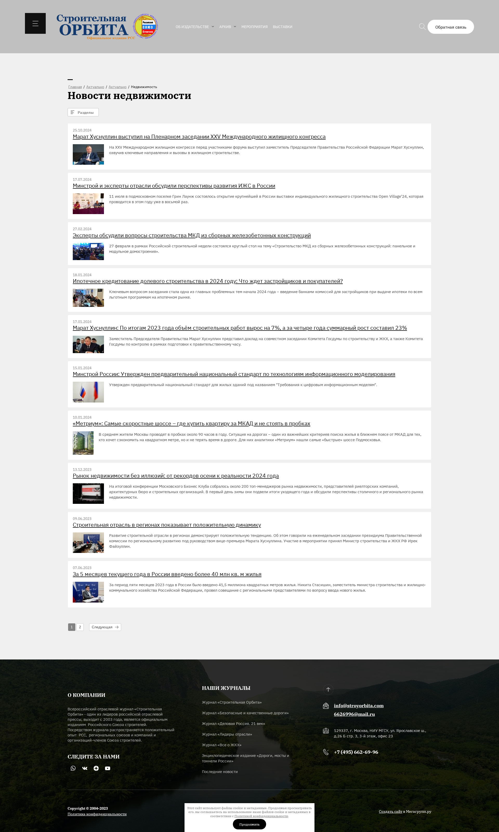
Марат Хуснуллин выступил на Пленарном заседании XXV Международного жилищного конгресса (199, 136)
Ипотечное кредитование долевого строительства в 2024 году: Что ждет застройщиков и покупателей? (208, 281)
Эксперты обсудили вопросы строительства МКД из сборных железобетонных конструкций (192, 235)
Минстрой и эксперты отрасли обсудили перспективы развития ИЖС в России (174, 185)
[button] (451, 27)
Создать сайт (390, 811)
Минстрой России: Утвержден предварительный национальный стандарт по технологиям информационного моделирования (234, 374)
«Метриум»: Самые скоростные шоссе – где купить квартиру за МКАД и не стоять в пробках (191, 423)
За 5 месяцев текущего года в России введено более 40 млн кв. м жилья (167, 574)
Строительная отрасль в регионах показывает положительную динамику (167, 524)
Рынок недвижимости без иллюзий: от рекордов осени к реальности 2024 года (176, 475)
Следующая (102, 627)
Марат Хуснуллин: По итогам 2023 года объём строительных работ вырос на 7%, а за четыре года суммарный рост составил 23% (240, 327)
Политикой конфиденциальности (261, 816)
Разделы (86, 112)
